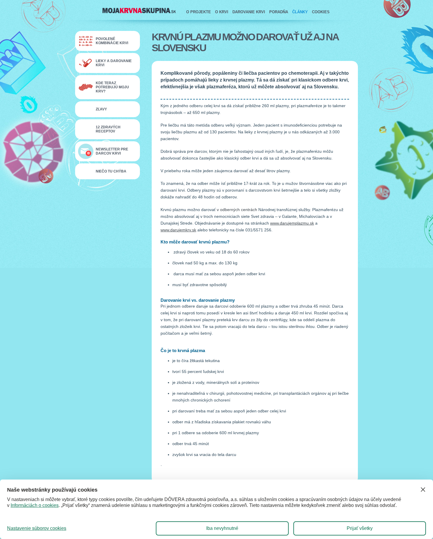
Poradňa (278, 12)
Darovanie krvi (248, 12)
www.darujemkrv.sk (178, 230)
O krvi (221, 12)
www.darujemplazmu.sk (292, 223)
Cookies (321, 12)
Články (300, 12)
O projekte (198, 12)
